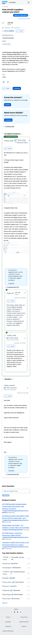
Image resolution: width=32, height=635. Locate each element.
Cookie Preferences (7, 631)
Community (12, 2)
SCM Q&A (6, 6)
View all (4, 603)
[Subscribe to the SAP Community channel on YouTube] (17, 612)
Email (4, 77)
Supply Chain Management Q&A (13, 529)
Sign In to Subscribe (21, 15)
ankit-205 (10, 22)
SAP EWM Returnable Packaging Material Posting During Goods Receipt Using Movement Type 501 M (14, 506)
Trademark (8, 626)
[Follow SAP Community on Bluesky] (14, 612)
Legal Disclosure (24, 621)
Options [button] (29, 15)
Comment (17, 88)
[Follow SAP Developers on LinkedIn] (20, 612)
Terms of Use (24, 617)
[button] (17, 31)
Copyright (8, 621)
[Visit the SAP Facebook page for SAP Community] (11, 612)
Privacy (8, 617)
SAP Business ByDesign (8, 38)
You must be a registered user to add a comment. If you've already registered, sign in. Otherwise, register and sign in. (15, 275)
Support (24, 626)
